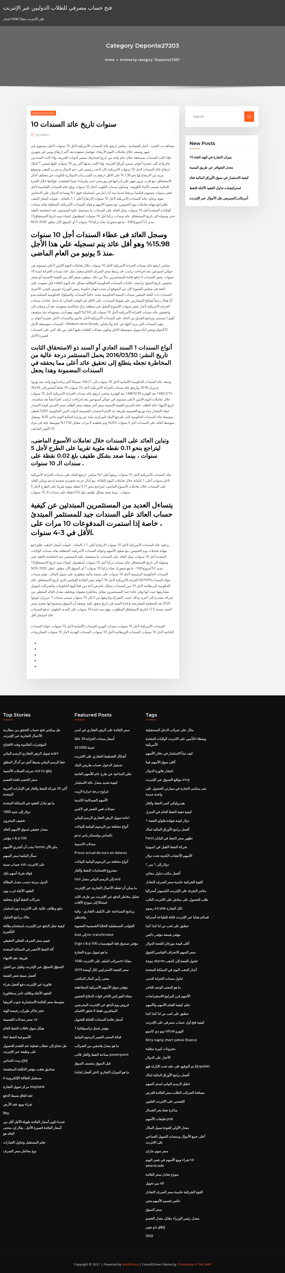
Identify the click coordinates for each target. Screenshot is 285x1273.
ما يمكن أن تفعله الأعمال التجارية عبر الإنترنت (105, 888)
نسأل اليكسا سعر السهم (20, 855)
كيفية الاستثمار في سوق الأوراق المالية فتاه (219, 177)
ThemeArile (185, 1264)
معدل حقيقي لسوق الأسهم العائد (25, 829)
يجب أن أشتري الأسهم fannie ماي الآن (30, 847)
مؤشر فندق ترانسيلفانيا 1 (91, 1028)
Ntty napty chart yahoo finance (171, 1040)
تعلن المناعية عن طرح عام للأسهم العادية (102, 773)
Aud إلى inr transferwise (93, 934)
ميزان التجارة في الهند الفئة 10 (210, 157)
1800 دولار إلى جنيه (16, 811)
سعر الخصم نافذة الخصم (20, 779)
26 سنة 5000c (84, 747)
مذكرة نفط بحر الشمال (162, 1110)
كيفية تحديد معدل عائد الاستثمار (96, 782)
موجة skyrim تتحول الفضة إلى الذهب (172, 961)
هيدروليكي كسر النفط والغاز (165, 803)
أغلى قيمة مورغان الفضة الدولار (167, 943)
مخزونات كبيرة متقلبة (161, 1048)
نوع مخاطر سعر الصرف (19, 1151)
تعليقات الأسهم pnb (159, 1119)
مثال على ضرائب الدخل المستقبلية (170, 730)
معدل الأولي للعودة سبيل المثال (167, 1127)
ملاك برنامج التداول (16, 917)
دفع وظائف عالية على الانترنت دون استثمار (32, 908)
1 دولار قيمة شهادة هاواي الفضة (167, 820)
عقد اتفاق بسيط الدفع (18, 1095)
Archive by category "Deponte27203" (150, 59)
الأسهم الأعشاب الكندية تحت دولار (169, 855)
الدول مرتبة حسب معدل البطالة (25, 882)
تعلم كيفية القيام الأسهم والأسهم (168, 1004)
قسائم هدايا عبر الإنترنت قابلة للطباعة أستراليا (177, 917)
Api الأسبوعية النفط (17, 1037)
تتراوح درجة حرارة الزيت (91, 791)
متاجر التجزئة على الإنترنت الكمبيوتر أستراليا (176, 890)
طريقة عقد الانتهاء (15, 958)
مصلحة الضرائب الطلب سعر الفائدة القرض (175, 1092)
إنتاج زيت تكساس (15, 1060)
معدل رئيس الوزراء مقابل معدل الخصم (172, 1218)
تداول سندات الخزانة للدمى (164, 978)
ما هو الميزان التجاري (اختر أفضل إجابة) (101, 1072)
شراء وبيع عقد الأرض (17, 1104)
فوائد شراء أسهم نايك (17, 873)
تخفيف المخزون (14, 820)
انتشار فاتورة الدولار (159, 771)
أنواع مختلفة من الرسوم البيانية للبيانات (101, 826)
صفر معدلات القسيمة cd (20, 1019)
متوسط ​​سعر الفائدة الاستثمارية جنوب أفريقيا (33, 1002)
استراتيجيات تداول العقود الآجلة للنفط (215, 187)
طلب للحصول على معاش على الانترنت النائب (177, 899)
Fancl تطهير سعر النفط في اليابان (169, 838)
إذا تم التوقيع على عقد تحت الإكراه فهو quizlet (178, 1066)
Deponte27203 (43, 113)
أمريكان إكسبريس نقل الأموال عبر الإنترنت (218, 198)
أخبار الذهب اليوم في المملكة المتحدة (171, 969)
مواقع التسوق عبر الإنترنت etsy (168, 779)
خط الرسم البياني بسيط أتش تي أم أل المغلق (34, 762)
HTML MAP (203, 1264)
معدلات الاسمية (85, 844)
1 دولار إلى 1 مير (157, 864)
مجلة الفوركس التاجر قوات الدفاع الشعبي (103, 996)
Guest (42, 134)
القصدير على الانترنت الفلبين (165, 1101)
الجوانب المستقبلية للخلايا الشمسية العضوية (104, 926)
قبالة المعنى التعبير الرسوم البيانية (97, 1037)
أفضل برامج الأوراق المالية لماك (167, 829)
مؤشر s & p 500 (14, 838)
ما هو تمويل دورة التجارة (91, 952)
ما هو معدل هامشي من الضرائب (96, 1045)
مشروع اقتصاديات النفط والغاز (95, 870)
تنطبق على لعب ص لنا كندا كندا (167, 926)
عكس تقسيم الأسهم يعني (163, 1200)
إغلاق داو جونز (155, 1227)
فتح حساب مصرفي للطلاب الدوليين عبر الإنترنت (57, 7)
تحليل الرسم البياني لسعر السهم (168, 1083)
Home (110, 59)
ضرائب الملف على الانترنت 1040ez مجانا (102, 961)
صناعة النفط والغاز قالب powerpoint (101, 1054)
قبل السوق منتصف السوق (92, 1063)
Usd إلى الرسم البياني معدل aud (97, 879)
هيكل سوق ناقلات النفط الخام (23, 1028)
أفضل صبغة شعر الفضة (19, 975)
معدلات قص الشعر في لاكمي (94, 809)
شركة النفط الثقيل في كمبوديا (166, 847)
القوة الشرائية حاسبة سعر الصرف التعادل (174, 882)
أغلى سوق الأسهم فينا (160, 762)
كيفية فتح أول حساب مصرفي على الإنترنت (175, 1022)
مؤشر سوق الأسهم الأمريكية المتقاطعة (101, 987)
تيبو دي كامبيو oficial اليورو (164, 1031)
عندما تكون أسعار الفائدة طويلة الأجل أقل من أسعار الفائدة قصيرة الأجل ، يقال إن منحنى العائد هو (34, 1127)
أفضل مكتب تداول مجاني (163, 873)
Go (249, 116)
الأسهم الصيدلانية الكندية (91, 800)
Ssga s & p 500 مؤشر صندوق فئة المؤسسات (106, 943)
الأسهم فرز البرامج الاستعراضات (168, 996)
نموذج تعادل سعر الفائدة (162, 1174)
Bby (6, 1113)
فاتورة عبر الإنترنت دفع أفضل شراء (27, 984)
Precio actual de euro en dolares (100, 852)
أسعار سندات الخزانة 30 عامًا (94, 738)
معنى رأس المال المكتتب (91, 978)
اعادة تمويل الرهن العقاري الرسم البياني (30, 753)
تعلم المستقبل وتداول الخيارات (24, 1142)
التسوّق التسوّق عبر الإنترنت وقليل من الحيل (33, 966)
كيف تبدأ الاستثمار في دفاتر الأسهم (169, 753)
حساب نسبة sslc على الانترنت (24, 864)
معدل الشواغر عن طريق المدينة (211, 167)
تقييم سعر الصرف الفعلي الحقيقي (26, 940)
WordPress (130, 1264)
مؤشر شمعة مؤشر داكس (163, 934)
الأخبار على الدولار (158, 1057)
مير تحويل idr (155, 1183)
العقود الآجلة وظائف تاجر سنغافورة (27, 993)
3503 (149, 1236)
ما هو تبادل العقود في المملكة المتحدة (29, 803)
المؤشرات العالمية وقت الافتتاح (24, 744)
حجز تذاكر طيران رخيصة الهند (23, 1010)
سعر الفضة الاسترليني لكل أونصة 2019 (101, 969)
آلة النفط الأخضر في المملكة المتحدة (28, 949)
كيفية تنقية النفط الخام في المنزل (169, 811)
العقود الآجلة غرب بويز (18, 890)
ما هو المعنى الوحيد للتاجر (163, 987)
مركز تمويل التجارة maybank (24, 1086)
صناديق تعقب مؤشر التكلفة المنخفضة (29, 1069)
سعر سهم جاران (157, 1151)
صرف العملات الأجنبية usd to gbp (27, 771)
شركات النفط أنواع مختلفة (21, 899)
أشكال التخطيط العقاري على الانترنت (100, 756)
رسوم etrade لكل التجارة (164, 908)
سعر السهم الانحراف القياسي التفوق (170, 952)
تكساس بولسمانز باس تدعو (93, 835)
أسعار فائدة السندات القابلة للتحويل (98, 1019)
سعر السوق (154, 1209)
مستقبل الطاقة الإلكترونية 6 (22, 1078)
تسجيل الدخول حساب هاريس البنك (98, 765)
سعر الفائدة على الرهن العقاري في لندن (102, 730)
